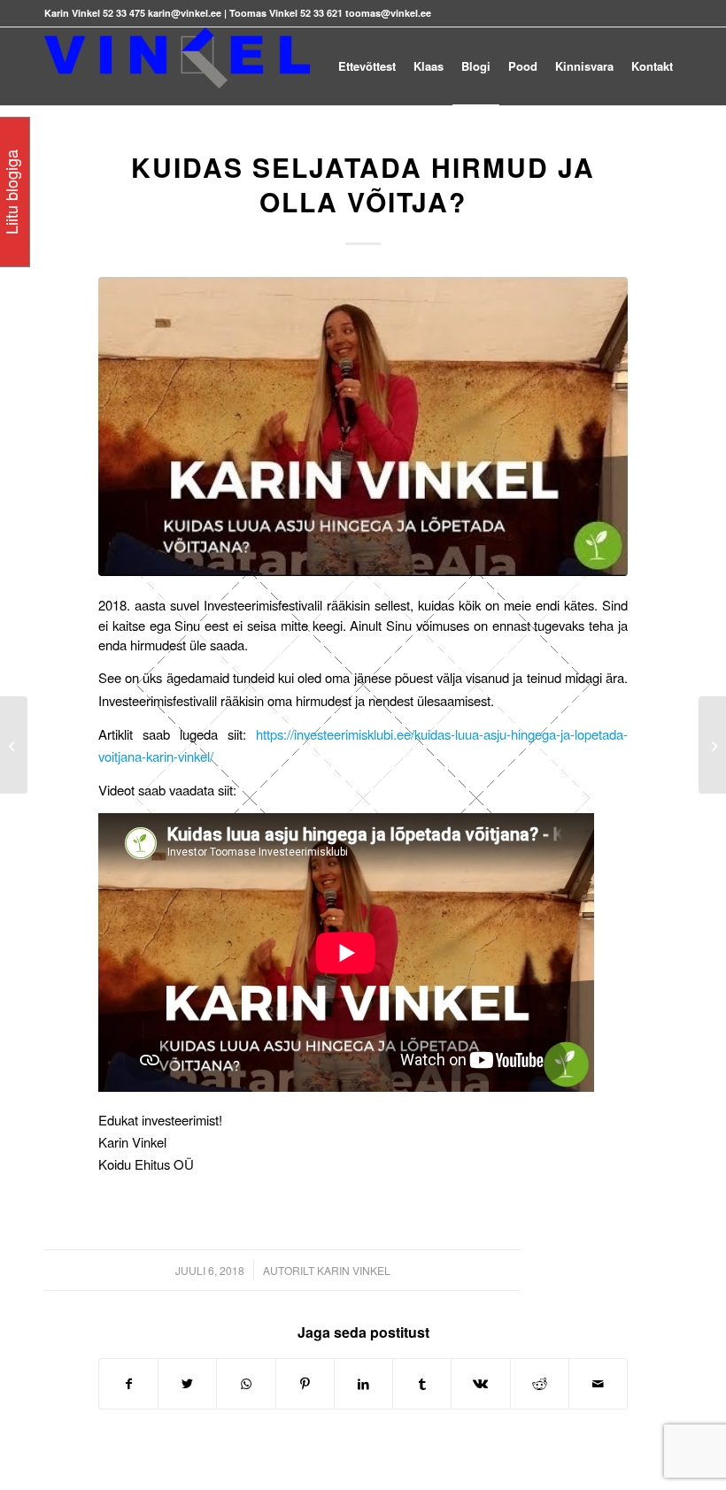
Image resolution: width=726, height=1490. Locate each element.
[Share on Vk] (480, 1384)
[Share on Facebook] (128, 1384)
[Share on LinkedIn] (363, 1384)
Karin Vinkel (353, 1270)
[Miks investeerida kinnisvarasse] (13, 745)
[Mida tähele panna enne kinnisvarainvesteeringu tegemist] (712, 745)
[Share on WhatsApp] (245, 1384)
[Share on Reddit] (539, 1384)
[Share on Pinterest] (305, 1384)
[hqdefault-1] (363, 426)
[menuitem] (367, 66)
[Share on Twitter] (187, 1384)
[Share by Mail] (598, 1384)
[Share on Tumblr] (422, 1384)
